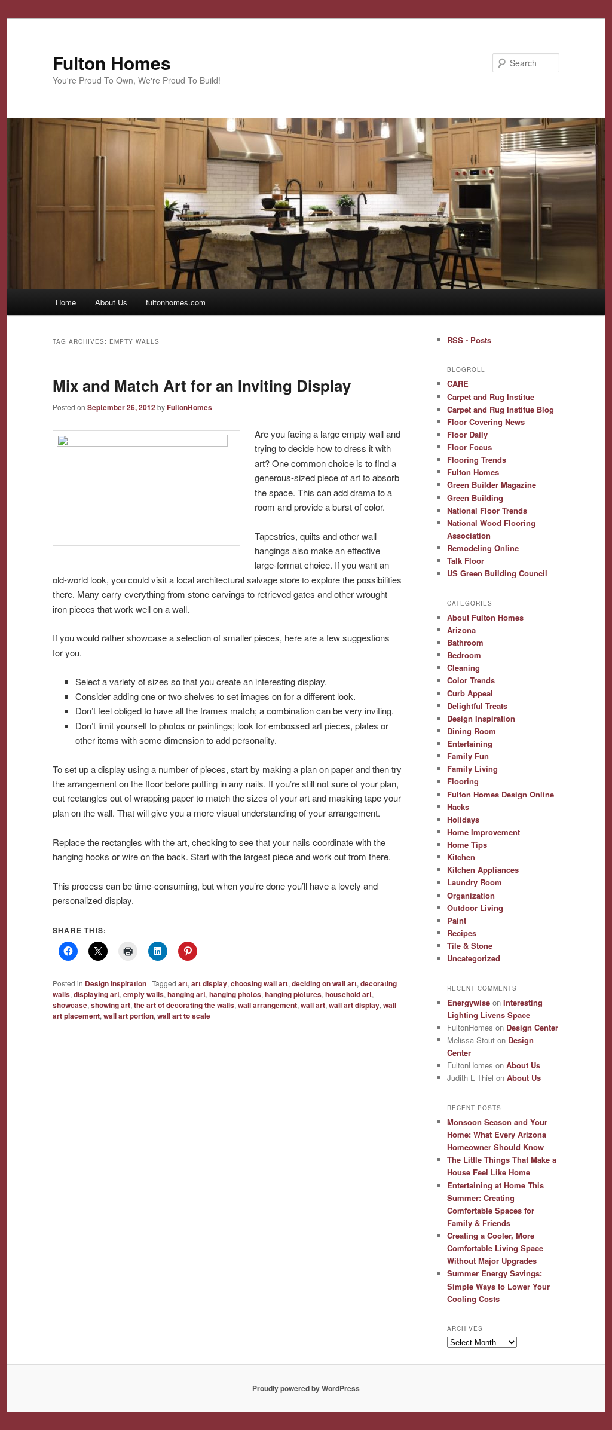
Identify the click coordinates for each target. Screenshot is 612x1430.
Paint (456, 920)
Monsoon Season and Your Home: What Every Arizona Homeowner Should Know (497, 1134)
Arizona (461, 629)
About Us (111, 302)
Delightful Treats (477, 705)
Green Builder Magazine (491, 484)
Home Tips (467, 844)
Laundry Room (474, 882)
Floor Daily (467, 434)
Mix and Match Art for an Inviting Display (202, 385)
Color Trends (471, 680)
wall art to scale (183, 1015)
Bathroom (465, 642)
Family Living (472, 768)
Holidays (463, 819)
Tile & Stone (469, 945)
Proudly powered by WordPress (306, 1388)
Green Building (475, 497)
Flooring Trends (476, 459)
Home (66, 302)
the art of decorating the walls (184, 1005)
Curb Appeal (470, 693)
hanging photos (235, 994)
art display (209, 983)
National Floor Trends (487, 510)
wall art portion (128, 1015)
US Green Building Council (497, 573)
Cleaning (463, 667)
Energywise (468, 1002)
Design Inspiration (115, 983)
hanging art (186, 994)
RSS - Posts (469, 340)
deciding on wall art (324, 983)
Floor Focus (469, 447)
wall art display (354, 1005)
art (183, 983)
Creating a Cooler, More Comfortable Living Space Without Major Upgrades (495, 1248)
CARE (458, 383)
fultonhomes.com (176, 302)
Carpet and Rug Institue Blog (500, 409)
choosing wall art (259, 983)
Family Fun (468, 756)
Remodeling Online (483, 548)
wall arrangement (267, 1005)
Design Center (532, 1027)
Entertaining (469, 743)
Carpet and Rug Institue (490, 396)
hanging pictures (293, 994)
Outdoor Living (475, 907)
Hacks (458, 806)
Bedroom (464, 655)
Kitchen (461, 857)
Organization (471, 895)
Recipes (461, 933)
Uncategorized (473, 958)
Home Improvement (483, 832)
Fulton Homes (112, 62)
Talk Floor (465, 560)
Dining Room (471, 731)
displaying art (97, 994)
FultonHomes (189, 407)
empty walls (143, 994)
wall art (313, 1005)
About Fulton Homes (485, 617)
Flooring (463, 781)
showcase (70, 1005)
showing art (110, 1005)
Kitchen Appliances (483, 869)
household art (348, 994)
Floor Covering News (486, 421)
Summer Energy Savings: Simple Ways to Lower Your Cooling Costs (498, 1285)
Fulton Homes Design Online (500, 794)
